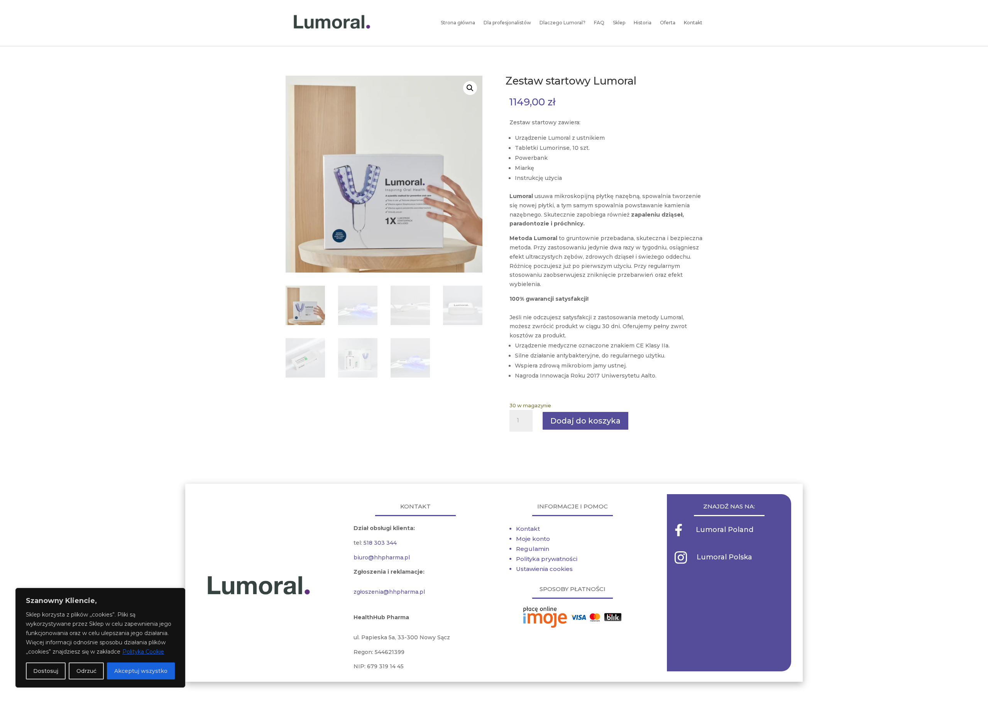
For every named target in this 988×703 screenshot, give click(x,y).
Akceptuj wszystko (140, 670)
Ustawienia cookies (544, 569)
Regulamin (532, 548)
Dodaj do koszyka (585, 420)
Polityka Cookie (143, 651)
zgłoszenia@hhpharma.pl (389, 591)
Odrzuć (86, 670)
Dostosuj (45, 670)
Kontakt (528, 528)
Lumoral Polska (724, 557)
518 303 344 (380, 542)
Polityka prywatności (546, 558)
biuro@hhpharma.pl (382, 557)
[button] (470, 88)
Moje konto (533, 538)
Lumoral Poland (724, 529)
